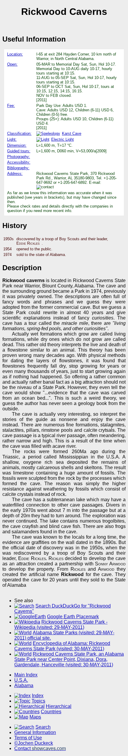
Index (37, 695)
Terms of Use (28, 737)
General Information (35, 732)
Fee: (11, 105)
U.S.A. (21, 680)
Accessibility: (18, 162)
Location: (15, 54)
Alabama (23, 685)
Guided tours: (18, 151)
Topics (38, 700)
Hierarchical (58, 706)
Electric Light (62, 139)
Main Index (26, 674)
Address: (15, 173)
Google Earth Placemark (73, 616)
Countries (51, 711)
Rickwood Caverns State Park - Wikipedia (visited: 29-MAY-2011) (60, 624)
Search (43, 727)
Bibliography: (18, 168)
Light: (12, 139)
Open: (12, 64)
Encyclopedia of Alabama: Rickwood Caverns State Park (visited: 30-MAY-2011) (62, 646)
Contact (40, 748)
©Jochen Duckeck (33, 743)
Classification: (19, 133)
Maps (35, 716)
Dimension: (16, 145)
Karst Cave (71, 133)
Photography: (18, 156)
